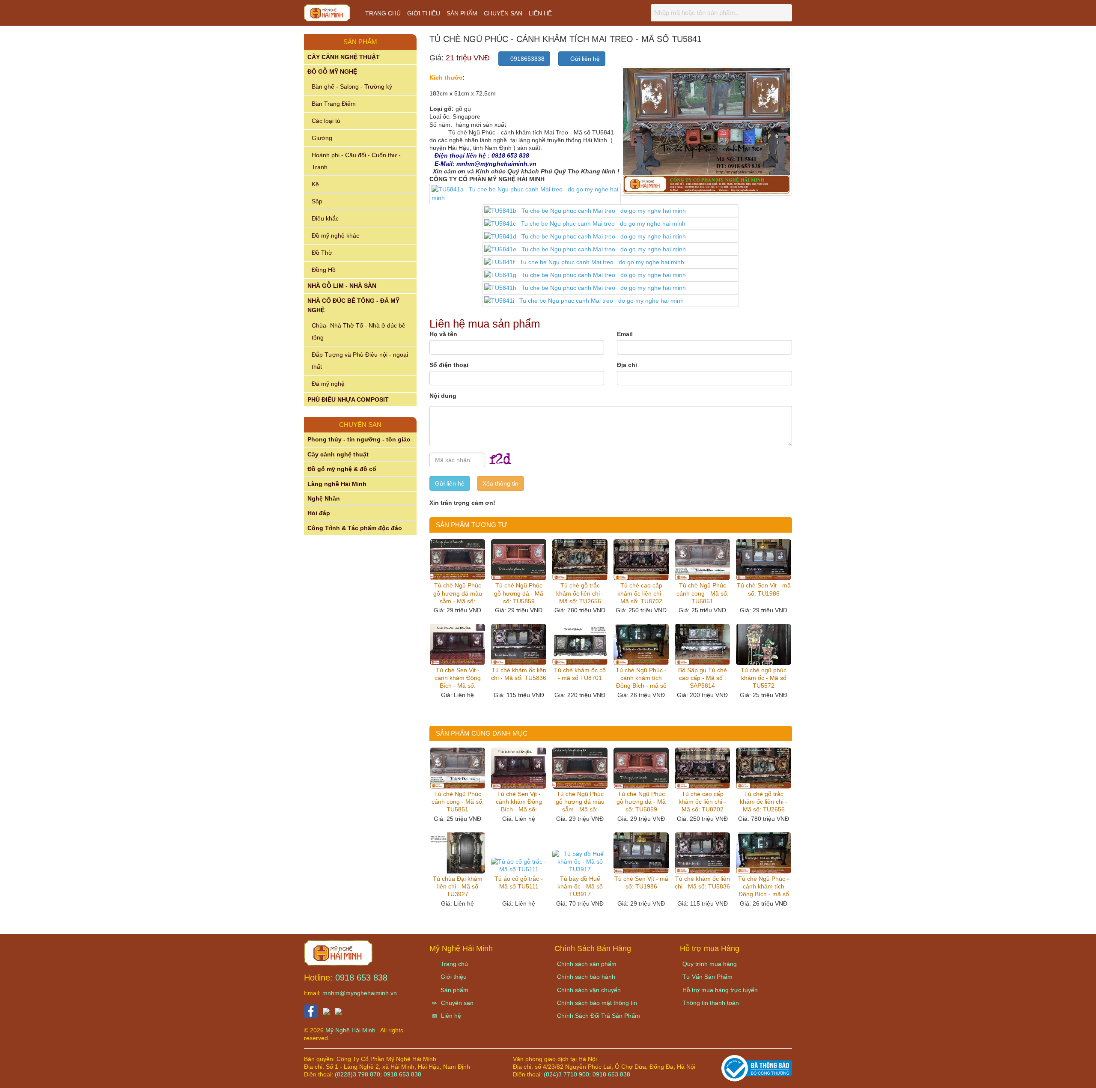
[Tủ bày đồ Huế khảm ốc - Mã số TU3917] (580, 861)
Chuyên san (503, 13)
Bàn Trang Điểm (334, 103)
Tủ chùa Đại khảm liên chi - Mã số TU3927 (457, 886)
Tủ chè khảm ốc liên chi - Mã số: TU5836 (518, 674)
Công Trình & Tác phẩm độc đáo (354, 528)
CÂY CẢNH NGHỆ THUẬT (343, 57)
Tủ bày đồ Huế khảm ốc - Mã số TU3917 (580, 886)
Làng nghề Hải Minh (336, 483)
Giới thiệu (423, 13)
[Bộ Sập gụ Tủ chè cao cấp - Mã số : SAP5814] (702, 644)
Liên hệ (540, 13)
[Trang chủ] (338, 952)
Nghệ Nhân (323, 498)
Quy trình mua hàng (709, 963)
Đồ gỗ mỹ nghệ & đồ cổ (341, 468)
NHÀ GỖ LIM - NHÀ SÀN (341, 285)
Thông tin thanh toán (710, 1002)
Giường (322, 137)
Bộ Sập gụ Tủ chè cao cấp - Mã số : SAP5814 (702, 678)
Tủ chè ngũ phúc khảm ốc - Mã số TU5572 (763, 678)
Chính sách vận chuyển (589, 990)
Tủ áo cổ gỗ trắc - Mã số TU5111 (518, 882)
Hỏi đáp (318, 513)
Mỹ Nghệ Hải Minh (351, 1030)
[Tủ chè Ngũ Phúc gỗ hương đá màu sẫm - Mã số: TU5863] (457, 559)
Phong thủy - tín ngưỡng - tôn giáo (359, 439)
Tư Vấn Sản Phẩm (707, 976)
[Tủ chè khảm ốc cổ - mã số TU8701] (580, 644)
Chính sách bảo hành (586, 976)
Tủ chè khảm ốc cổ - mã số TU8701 (580, 674)
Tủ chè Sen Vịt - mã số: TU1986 (764, 589)
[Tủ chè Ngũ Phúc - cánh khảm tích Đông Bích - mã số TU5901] (641, 644)
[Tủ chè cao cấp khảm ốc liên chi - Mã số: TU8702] (641, 559)
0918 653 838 (361, 977)
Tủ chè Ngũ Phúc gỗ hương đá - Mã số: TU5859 (518, 593)
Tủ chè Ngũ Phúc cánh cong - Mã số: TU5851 (702, 593)
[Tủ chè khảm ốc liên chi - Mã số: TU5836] (518, 644)
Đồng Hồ (324, 269)
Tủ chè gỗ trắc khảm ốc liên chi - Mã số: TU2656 (580, 593)
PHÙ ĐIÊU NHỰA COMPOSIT (348, 399)
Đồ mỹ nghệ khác (335, 235)
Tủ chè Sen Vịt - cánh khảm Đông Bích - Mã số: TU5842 (458, 678)
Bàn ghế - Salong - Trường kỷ (352, 86)
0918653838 (527, 58)
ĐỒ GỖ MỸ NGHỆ (332, 71)
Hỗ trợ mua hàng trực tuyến (720, 990)
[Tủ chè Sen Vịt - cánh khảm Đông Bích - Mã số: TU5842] (457, 644)
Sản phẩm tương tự (471, 525)
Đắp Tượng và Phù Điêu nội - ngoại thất (360, 360)
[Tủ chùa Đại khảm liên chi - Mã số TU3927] (457, 852)
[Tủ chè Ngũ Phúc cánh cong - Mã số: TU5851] (702, 559)
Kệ (315, 184)
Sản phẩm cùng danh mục (481, 733)
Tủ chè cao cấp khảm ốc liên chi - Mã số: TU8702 (641, 593)
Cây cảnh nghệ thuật (338, 454)
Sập (317, 201)
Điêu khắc (325, 218)
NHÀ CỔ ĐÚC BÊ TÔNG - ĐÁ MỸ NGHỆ (353, 305)
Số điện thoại (448, 364)
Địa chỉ (627, 364)
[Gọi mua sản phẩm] (1043, 1077)
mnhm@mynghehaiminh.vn (359, 993)
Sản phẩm (462, 13)
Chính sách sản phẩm (586, 963)
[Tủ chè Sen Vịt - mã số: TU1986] (763, 559)
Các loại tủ (326, 120)
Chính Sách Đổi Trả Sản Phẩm (598, 1015)
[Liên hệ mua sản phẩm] (1018, 1077)
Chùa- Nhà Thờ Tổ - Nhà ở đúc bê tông (358, 331)
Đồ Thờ (322, 252)
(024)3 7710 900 (566, 1074)
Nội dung (442, 395)
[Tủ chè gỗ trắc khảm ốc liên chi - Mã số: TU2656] (580, 559)
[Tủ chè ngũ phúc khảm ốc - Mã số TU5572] (763, 644)
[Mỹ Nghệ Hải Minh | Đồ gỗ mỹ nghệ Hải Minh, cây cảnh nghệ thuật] (331, 15)
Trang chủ (383, 13)
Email (625, 334)
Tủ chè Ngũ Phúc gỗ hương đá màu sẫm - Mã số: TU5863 (457, 593)
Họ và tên (443, 334)
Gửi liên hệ (584, 58)
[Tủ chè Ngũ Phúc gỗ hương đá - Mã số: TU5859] (518, 559)
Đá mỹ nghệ (328, 383)
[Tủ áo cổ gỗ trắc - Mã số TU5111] (518, 865)
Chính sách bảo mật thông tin (597, 1002)
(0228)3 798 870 (357, 1074)
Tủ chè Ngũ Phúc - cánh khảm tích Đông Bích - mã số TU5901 (641, 678)
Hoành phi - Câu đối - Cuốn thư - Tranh (356, 161)
